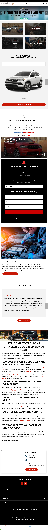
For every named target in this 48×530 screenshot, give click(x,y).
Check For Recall (24, 212)
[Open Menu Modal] (2, 4)
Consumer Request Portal (33, 514)
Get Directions (31, 469)
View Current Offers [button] (9, 274)
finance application (6, 405)
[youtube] (25, 483)
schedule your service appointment (15, 422)
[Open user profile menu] (43, 3)
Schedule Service (29, 132)
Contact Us (5, 514)
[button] (1, 13)
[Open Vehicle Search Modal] (46, 4)
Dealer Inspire (31, 519)
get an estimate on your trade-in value (17, 406)
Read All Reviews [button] (23, 320)
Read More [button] (5, 445)
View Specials (19, 132)
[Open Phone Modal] (27, 4)
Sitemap (9, 514)
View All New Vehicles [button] (24, 104)
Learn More (40, 154)
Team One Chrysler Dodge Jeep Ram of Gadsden (27, 517)
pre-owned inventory (16, 389)
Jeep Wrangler (29, 371)
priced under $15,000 (11, 390)
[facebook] (22, 483)
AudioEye (26, 514)
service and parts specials (24, 420)
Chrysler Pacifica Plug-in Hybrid (16, 374)
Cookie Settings (42, 514)
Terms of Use (15, 514)
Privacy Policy (21, 514)
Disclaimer (5, 155)
